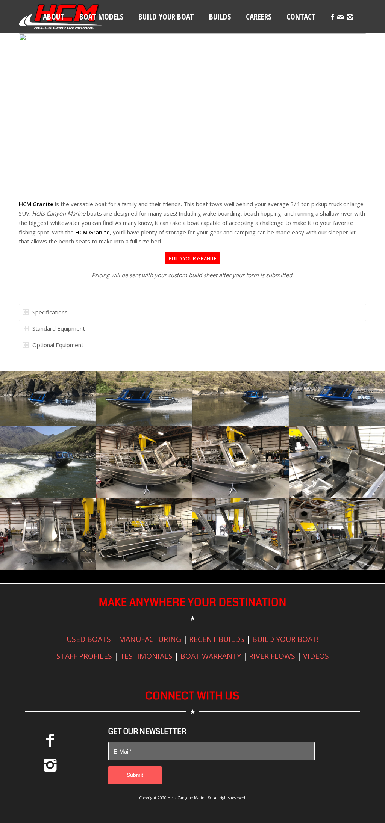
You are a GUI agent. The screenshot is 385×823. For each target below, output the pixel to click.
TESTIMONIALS (146, 656)
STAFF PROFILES (84, 656)
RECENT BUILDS (216, 639)
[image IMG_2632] (144, 462)
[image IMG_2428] (240, 398)
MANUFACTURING (150, 639)
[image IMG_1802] (48, 462)
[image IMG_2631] (48, 534)
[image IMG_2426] (337, 398)
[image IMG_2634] (240, 462)
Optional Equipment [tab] (57, 345)
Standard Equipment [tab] (58, 328)
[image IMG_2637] (337, 462)
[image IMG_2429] (144, 398)
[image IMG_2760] (240, 534)
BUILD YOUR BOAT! (285, 639)
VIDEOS (316, 656)
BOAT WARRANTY (210, 656)
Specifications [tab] (50, 312)
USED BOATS (89, 639)
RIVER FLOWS (272, 656)
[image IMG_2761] (337, 534)
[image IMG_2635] (144, 534)
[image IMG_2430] (48, 398)
